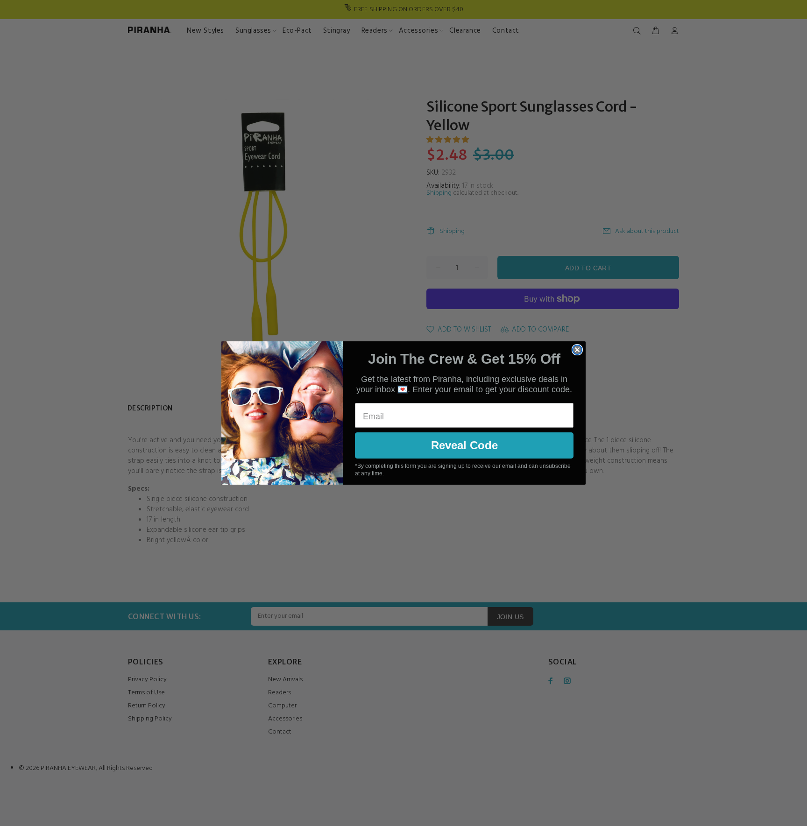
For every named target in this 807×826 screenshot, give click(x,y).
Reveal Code (464, 445)
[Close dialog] (577, 349)
